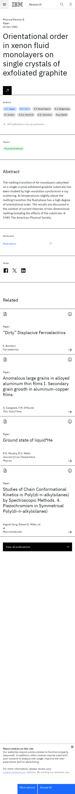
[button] (72, 747)
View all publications (18, 547)
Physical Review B (13, 19)
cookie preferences (14, 772)
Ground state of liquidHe (28, 440)
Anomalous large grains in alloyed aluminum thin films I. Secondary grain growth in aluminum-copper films (36, 386)
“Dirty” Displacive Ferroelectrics (34, 332)
